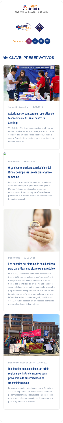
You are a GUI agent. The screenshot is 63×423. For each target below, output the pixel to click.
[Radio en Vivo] (29, 41)
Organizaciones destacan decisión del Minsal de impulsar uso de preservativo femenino (30, 172)
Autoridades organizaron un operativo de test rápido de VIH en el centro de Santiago (31, 118)
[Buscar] (41, 41)
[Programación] (35, 41)
